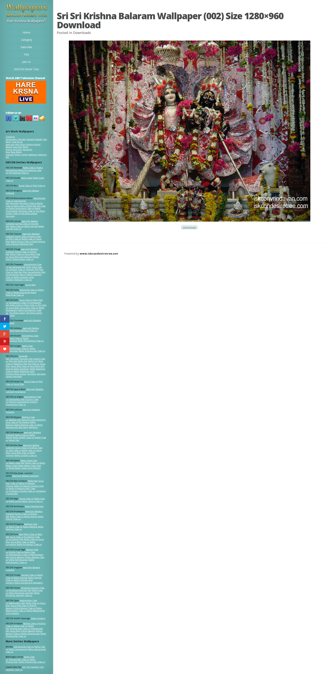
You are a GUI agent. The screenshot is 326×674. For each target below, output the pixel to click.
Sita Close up (33, 363)
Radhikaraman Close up (19, 554)
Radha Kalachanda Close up (21, 293)
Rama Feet (31, 206)
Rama (13, 152)
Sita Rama (31, 374)
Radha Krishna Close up (21, 241)
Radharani (33, 154)
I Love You (15, 141)
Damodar (22, 139)
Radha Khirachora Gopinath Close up (23, 594)
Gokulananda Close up (24, 646)
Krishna (29, 144)
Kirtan (23, 144)
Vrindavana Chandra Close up (22, 491)
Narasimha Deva (28, 419)
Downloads (82, 32)
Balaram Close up (30, 623)
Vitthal (25, 154)
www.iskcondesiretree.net (99, 253)
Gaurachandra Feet (17, 267)
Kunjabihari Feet (16, 539)
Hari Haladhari (32, 667)
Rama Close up (20, 206)
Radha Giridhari (38, 618)
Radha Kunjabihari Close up (29, 544)
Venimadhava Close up (19, 172)
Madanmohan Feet (17, 603)
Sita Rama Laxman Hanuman (21, 214)
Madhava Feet (15, 419)
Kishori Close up (17, 254)
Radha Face (23, 361)
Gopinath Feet (32, 269)
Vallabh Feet (14, 440)
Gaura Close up (25, 185)
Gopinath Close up (17, 269)
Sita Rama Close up (26, 211)
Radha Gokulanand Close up (21, 208)
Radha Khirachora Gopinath (21, 593)
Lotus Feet (17, 147)
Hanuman (14, 203)
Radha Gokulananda (18, 649)
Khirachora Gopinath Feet (20, 590)
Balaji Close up (30, 534)
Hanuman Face (26, 358)
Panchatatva (20, 391)
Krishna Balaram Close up (24, 608)
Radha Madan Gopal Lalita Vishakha (25, 468)
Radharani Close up (23, 279)
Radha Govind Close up (32, 501)
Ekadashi (38, 139)
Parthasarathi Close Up (19, 302)
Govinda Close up (22, 223)
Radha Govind (15, 501)
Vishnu (18, 154)
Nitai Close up (39, 185)
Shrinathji (17, 149)
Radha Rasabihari (21, 369)
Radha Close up (30, 167)
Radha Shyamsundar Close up (31, 351)
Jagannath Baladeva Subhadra (23, 411)
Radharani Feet (26, 244)
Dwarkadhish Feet (17, 399)
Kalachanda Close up (28, 290)
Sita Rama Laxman (17, 313)
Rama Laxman (20, 374)
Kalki (17, 144)
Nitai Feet (18, 272)
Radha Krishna (30, 516)
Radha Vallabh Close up (23, 437)
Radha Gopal (26, 178)
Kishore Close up (22, 251)
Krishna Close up (22, 514)
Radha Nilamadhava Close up (31, 340)
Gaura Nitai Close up (29, 307)
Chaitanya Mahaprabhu (11, 138)
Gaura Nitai (30, 284)
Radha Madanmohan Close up (24, 609)
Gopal (28, 267)
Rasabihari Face (20, 363)
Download (189, 227)
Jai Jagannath (14, 143)
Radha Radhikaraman (18, 559)
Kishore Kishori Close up (22, 259)
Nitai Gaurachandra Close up (25, 273)
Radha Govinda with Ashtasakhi (28, 582)
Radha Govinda (31, 226)
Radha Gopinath (14, 153)
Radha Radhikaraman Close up (20, 561)
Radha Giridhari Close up (25, 455)
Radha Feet (33, 481)
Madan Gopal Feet (17, 463)
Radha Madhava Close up (26, 330)
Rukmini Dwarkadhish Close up (22, 403)
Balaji (21, 534)
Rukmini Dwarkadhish (19, 402)
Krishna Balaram (17, 557)
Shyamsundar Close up (19, 348)
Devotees (30, 139)
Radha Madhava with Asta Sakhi (24, 426)
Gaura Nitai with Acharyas (20, 257)
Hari (24, 667)
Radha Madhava (30, 526)
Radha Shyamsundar (30, 633)
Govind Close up (26, 498)
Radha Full (33, 361)
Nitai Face (13, 361)
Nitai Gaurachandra (31, 272)
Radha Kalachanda (22, 292)
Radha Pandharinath (34, 506)
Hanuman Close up (28, 203)
